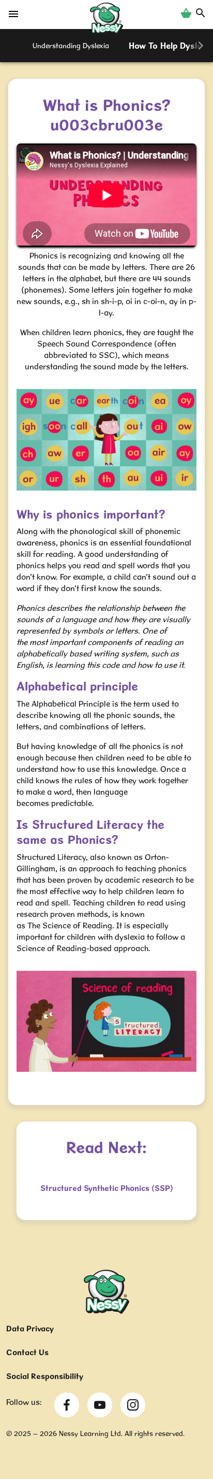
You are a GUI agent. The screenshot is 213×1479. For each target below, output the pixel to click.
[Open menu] (13, 16)
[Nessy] (106, 1311)
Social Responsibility (44, 1376)
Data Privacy (30, 1328)
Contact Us (27, 1352)
